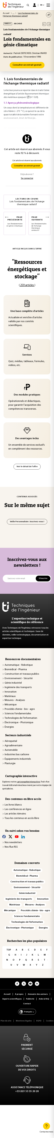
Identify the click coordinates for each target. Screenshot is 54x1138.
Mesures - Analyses (15, 700)
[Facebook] (4, 836)
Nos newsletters (13, 842)
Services (27, 355)
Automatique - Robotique (19, 665)
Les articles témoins (15, 814)
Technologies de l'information (21, 718)
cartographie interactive (28, 782)
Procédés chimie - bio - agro (20, 709)
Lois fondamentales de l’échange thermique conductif (39, 223)
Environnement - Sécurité (19, 678)
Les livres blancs (13, 805)
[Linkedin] (23, 836)
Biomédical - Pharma (16, 669)
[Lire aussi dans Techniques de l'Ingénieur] (28, 97)
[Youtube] (16, 836)
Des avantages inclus (27, 438)
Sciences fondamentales (18, 713)
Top (8, 950)
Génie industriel (13, 683)
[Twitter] (10, 836)
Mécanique (11, 704)
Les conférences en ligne (18, 809)
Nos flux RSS (11, 847)
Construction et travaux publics (22, 674)
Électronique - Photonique (19, 722)
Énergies (9, 727)
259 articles (27, 285)
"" (27, 269)
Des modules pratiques (27, 395)
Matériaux (10, 696)
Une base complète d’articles (27, 311)
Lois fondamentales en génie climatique (14, 221)
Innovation (11, 692)
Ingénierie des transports (18, 687)
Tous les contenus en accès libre (22, 818)
